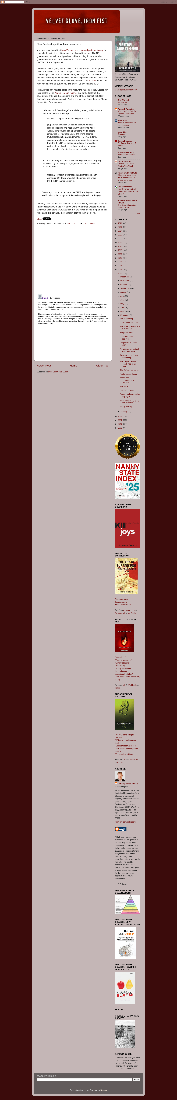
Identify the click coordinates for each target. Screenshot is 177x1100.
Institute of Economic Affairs (127, 202)
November (125, 280)
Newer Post (44, 365)
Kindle (117, 688)
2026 (120, 223)
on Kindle (132, 613)
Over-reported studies (129, 322)
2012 (120, 416)
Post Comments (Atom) (58, 372)
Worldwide (132, 685)
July (122, 296)
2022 (120, 239)
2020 (120, 246)
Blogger (103, 1090)
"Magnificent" (120, 657)
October (124, 284)
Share (40, 219)
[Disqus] (73, 258)
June (122, 300)
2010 (120, 424)
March (123, 311)
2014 (120, 269)
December (125, 277)
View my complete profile (125, 822)
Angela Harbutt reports (66, 93)
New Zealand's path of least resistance (129, 350)
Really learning (126, 407)
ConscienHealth (125, 187)
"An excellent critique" (124, 754)
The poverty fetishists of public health (130, 327)
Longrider (122, 132)
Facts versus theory (128, 374)
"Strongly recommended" (125, 746)
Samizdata (122, 120)
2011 (120, 420)
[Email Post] (81, 223)
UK (124, 685)
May (122, 304)
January (124, 411)
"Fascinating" (120, 665)
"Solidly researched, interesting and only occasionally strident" (124, 671)
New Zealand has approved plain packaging (82, 50)
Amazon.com (129, 610)
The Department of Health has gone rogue (128, 363)
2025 (120, 227)
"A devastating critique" (124, 735)
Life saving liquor (127, 390)
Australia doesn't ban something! (129, 356)
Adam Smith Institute (127, 173)
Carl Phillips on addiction (126, 337)
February (124, 315)
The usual (124, 386)
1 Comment (90, 223)
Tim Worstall (123, 100)
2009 (120, 428)
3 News (92, 80)
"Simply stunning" (122, 663)
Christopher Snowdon (128, 784)
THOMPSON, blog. (126, 152)
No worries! (123, 102)
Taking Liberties (125, 141)
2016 (120, 262)
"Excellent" (119, 737)
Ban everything (126, 319)
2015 (120, 266)
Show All (137, 213)
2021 (120, 242)
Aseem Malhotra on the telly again (130, 395)
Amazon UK (120, 613)
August (123, 292)
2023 (120, 235)
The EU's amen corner (129, 370)
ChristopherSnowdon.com (126, 90)
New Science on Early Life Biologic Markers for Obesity (128, 191)
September (125, 288)
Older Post (102, 365)
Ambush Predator (126, 109)
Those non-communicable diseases (127, 380)
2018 (120, 254)
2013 (120, 273)
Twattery (121, 134)
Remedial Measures (126, 155)
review (121, 599)
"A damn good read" (123, 660)
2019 (120, 250)
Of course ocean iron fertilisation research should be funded (127, 177)
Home (73, 365)
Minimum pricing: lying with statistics (129, 401)
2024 (120, 231)
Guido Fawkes (124, 161)
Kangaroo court (126, 333)
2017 (120, 258)
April (122, 307)
